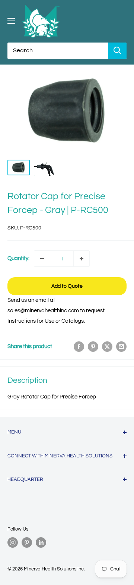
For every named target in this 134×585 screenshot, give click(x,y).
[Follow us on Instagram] (12, 542)
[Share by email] (121, 346)
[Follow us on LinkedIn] (41, 542)
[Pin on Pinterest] (93, 346)
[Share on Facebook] (79, 346)
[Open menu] (11, 21)
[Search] (117, 51)
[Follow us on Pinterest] (27, 542)
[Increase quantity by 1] (81, 258)
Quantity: (18, 258)
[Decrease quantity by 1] (42, 258)
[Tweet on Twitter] (107, 346)
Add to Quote (67, 286)
